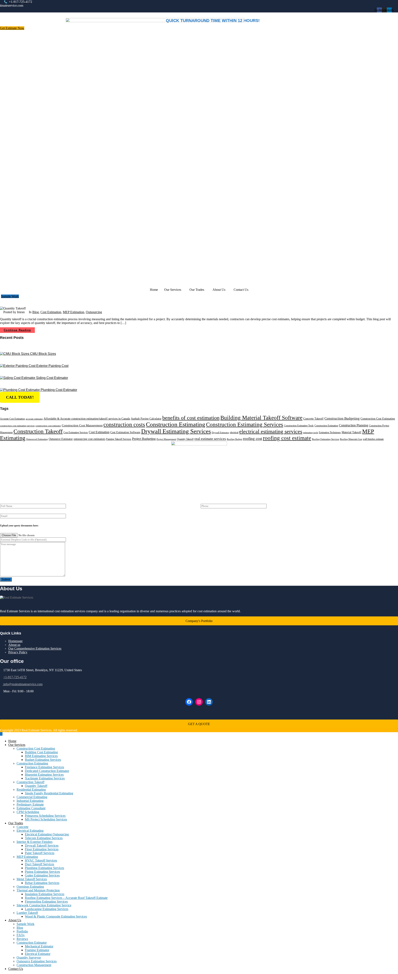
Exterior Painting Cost (52, 366)
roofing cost (252, 438)
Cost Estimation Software (125, 432)
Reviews (22, 939)
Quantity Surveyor (29, 957)
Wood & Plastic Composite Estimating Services (56, 916)
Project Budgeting (144, 439)
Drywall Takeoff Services (41, 845)
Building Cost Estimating (41, 752)
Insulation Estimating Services (44, 894)
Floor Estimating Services (41, 849)
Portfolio (22, 931)
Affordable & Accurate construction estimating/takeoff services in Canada (87, 418)
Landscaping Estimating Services (46, 909)
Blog (35, 312)
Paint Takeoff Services (39, 853)
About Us (218, 289)
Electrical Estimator (37, 954)
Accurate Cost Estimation (12, 418)
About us (14, 644)
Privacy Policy (17, 652)
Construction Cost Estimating (377, 418)
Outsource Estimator (61, 439)
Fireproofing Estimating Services (46, 901)
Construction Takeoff (38, 431)
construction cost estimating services (17, 426)
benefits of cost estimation (191, 418)
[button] (173, 290)
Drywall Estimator (220, 432)
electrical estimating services (270, 432)
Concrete (22, 827)
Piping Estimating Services (42, 871)
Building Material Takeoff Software (261, 418)
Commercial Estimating (32, 797)
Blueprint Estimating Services (44, 774)
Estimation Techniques (330, 432)
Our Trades (196, 289)
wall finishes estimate (373, 439)
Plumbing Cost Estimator (59, 390)
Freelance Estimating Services (44, 767)
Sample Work (25, 924)
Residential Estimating (31, 789)
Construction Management (34, 965)
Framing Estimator (37, 950)
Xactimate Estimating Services (45, 778)
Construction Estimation (326, 425)
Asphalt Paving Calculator (146, 418)
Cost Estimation (50, 312)
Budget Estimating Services (43, 759)
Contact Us (241, 289)
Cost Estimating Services (75, 432)
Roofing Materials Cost (351, 439)
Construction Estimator (32, 942)
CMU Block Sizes (43, 354)
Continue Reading (17, 330)
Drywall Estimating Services (176, 431)
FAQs (20, 935)
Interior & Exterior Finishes (34, 842)
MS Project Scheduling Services (46, 819)
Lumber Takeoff (27, 912)
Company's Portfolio (199, 621)
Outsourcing (94, 312)
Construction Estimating (175, 424)
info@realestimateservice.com (22, 684)
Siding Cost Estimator (52, 378)
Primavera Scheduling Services (45, 815)
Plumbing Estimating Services (44, 868)
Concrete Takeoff (313, 418)
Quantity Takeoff (185, 439)
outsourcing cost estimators (89, 439)
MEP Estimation (73, 312)
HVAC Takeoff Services (41, 860)
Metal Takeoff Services (32, 879)
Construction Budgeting (342, 418)
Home (154, 289)
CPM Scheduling (28, 812)
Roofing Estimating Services (325, 439)
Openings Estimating (30, 886)
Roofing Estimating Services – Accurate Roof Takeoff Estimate (66, 898)
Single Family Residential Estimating (49, 793)
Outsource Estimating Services (37, 961)
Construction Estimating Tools (299, 425)
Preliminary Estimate (30, 804)
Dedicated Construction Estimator (47, 771)
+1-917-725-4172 (15, 677)
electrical (234, 432)
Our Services (172, 289)
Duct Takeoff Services (39, 864)
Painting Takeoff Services (118, 439)
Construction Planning (353, 425)
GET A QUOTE (199, 724)
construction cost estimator (48, 426)
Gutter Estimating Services (42, 875)
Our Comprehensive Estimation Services (34, 648)
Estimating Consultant (31, 808)
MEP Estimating (27, 856)
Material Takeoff (351, 432)
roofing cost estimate (287, 438)
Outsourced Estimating (37, 439)
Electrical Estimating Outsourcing (47, 834)
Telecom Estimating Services (44, 838)
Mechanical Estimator (39, 946)
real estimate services (210, 439)
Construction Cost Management (82, 425)
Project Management (166, 439)
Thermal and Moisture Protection (38, 890)
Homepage (15, 641)
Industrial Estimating (30, 800)
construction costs (124, 424)
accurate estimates (34, 419)
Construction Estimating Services (244, 424)
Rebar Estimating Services (42, 883)
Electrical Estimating (30, 830)
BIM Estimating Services (41, 756)
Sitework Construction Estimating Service (44, 905)
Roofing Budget (234, 439)
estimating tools (310, 432)
